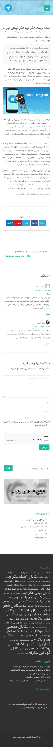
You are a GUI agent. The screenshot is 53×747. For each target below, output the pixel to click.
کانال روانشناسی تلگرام (16, 593)
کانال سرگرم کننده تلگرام (36, 601)
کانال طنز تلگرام (26, 609)
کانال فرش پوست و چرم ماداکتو (32, 251)
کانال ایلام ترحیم (40, 530)
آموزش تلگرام (17, 32)
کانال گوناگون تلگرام (30, 650)
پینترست (18, 222)
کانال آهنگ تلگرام (22, 576)
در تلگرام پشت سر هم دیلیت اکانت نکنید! (26, 670)
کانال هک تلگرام (22, 194)
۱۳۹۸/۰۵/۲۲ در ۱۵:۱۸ (41, 327)
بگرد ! (8, 468)
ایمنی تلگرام (44, 194)
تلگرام (42, 222)
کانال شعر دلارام (40, 537)
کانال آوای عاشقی (40, 523)
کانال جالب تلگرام (37, 585)
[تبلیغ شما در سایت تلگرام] (26, 492)
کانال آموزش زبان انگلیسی (36, 519)
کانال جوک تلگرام (24, 585)
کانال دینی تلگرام (37, 592)
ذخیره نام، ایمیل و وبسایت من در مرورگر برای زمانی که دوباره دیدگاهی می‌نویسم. (26, 423)
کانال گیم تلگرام (23, 653)
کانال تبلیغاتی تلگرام (36, 581)
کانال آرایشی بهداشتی (40, 572)
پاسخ (48, 314)
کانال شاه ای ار (41, 534)
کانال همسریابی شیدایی (34, 677)
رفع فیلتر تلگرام (23, 177)
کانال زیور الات (12, 597)
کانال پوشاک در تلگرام (33, 644)
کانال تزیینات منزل (24, 581)
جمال (43, 323)
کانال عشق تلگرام (22, 614)
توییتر (26, 222)
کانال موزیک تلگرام (26, 631)
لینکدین (10, 222)
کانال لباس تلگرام (29, 622)
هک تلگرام (34, 194)
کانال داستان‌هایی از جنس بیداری (34, 526)
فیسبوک (34, 222)
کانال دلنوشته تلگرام (16, 589)
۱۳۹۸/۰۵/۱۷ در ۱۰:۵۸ (41, 290)
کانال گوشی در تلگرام (25, 648)
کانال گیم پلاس (36, 673)
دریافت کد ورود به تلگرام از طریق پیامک (28, 666)
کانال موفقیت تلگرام (21, 635)
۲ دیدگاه (7, 32)
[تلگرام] (8, 4)
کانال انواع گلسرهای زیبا (17, 256)
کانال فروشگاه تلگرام (23, 618)
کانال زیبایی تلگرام (29, 597)
